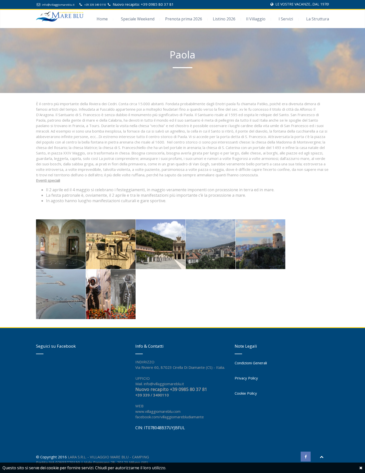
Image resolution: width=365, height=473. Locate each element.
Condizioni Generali (251, 362)
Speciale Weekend (137, 19)
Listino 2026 (224, 19)
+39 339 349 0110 (95, 4)
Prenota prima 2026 (183, 19)
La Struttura (317, 19)
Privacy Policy (246, 378)
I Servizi (286, 19)
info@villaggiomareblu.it (58, 4)
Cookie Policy (246, 393)
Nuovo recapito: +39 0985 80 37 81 (143, 4)
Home (102, 19)
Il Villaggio (255, 19)
